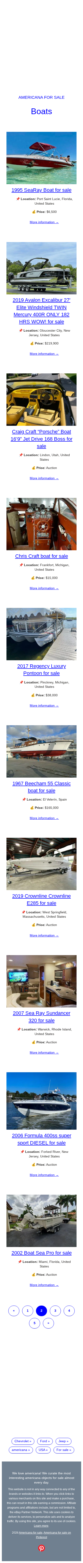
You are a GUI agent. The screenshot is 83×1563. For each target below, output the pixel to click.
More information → (44, 222)
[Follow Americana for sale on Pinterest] (41, 1550)
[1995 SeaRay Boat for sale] (41, 183)
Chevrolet (22, 1441)
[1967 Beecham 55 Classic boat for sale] (41, 776)
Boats (41, 111)
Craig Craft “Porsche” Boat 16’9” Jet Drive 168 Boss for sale (41, 439)
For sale (62, 1450)
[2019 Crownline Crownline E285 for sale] (41, 889)
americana (19, 1450)
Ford (43, 1441)
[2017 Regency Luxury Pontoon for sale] (41, 659)
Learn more (41, 1525)
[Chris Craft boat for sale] (41, 549)
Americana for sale (41, 97)
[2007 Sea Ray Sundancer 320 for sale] (41, 1006)
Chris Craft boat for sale (41, 556)
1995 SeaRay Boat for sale (41, 190)
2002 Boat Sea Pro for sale (42, 1253)
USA (42, 1450)
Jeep (62, 1441)
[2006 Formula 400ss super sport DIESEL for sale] (41, 1128)
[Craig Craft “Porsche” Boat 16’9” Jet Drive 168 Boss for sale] (41, 424)
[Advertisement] (41, 43)
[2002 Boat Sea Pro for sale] (41, 1246)
